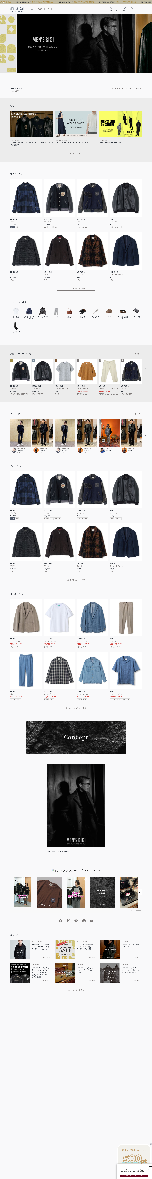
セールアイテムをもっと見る (76, 708)
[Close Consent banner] (150, 1165)
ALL (32, 9)
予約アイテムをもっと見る (76, 580)
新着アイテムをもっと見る (76, 288)
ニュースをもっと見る (76, 990)
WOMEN (41, 9)
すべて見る (138, 354)
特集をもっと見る (76, 153)
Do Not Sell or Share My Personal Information (134, 1176)
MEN (50, 9)
